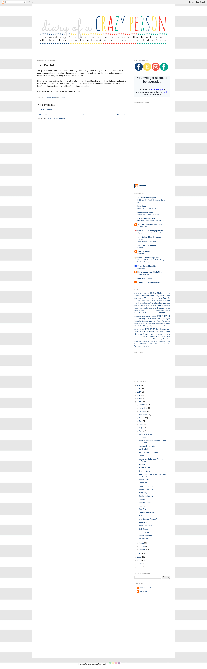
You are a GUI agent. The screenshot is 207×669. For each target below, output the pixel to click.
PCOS (136, 326)
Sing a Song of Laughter (146, 266)
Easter (141, 456)
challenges (160, 300)
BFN (145, 298)
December (143, 405)
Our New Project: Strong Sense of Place (151, 220)
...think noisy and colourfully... (149, 282)
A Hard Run (143, 464)
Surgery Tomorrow (146, 503)
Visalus (143, 344)
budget (148, 300)
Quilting (167, 332)
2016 (139, 385)
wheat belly (165, 344)
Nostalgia (140, 253)
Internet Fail (143, 539)
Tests (163, 336)
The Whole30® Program (146, 198)
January (142, 550)
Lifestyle (166, 318)
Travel (149, 339)
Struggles (138, 337)
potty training (139, 329)
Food (148, 310)
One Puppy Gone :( (146, 437)
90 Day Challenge (157, 293)
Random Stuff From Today (149, 452)
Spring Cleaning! (145, 536)
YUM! (141, 516)
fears (140, 308)
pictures (160, 326)
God (147, 313)
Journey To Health (147, 318)
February (142, 546)
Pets (141, 326)
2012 (139, 399)
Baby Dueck (160, 296)
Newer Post (42, 114)
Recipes (140, 247)
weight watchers (153, 344)
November (143, 408)
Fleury (143, 310)
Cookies (147, 303)
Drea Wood (141, 206)
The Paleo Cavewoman (146, 245)
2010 (139, 554)
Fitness (160, 308)
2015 (139, 389)
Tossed (136, 339)
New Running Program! (148, 519)
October (142, 411)
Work (143, 346)
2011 (139, 402)
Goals (141, 313)
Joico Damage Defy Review (146, 241)
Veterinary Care (164, 341)
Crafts (152, 303)
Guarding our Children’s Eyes (147, 208)
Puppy (151, 332)
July (141, 421)
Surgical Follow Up (146, 496)
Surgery (152, 336)
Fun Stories (155, 310)
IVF (135, 319)
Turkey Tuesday (163, 339)
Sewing (167, 334)
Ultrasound (138, 341)
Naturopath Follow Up (147, 446)
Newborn (137, 323)
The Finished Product (147, 513)
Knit (158, 319)
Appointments (148, 295)
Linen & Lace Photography (148, 258)
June (141, 425)
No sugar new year (147, 323)
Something (141, 268)
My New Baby (144, 449)
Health (162, 313)
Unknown (143, 591)
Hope (149, 316)
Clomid (167, 300)
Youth (147, 346)
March (141, 543)
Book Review (141, 300)
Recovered (143, 483)
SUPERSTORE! (145, 468)
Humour (154, 316)
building (153, 300)
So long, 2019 (142, 227)
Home (82, 114)
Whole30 (137, 346)
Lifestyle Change (141, 321)
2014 (139, 392)
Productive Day (144, 480)
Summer (146, 336)
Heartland (137, 316)
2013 (139, 395)
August (142, 418)
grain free (154, 313)
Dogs (143, 305)
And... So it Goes (144, 251)
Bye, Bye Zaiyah (145, 471)
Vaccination (154, 341)
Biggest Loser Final (146, 489)
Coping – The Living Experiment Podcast (151, 233)
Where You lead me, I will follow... (150, 225)
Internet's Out (144, 532)
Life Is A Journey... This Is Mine (149, 272)
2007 (139, 564)
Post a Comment (47, 109)
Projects (145, 332)
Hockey (144, 316)
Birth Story (151, 298)
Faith (159, 305)
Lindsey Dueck (145, 588)
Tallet (158, 336)
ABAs (168, 293)
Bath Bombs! (143, 529)
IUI (169, 316)
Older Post (121, 114)
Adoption (137, 296)
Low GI (152, 321)
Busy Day (142, 509)
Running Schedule (157, 334)
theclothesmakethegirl (146, 218)
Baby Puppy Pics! (145, 526)
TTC (153, 339)
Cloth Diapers (139, 303)
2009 (139, 557)
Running (146, 334)
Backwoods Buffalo (145, 212)
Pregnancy (151, 328)
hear (168, 313)
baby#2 (140, 298)
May (141, 428)
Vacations (146, 341)
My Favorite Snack (146, 434)
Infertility (162, 315)
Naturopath (166, 321)
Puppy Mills (159, 331)
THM (168, 336)
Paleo (168, 323)
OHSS (155, 323)
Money (159, 321)
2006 (139, 567)
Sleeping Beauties (146, 486)
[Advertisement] (152, 161)
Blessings (159, 298)
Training (143, 339)
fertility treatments (149, 308)
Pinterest (167, 326)
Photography (147, 326)
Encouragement (151, 305)
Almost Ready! (144, 522)
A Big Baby (143, 493)
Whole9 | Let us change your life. (150, 231)
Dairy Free (159, 303)
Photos (155, 326)
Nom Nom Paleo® (144, 278)
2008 (139, 560)
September (143, 415)
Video (136, 344)
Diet (164, 303)
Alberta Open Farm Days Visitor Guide (150, 214)
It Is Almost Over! (143, 274)
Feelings (142, 506)
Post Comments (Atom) (56, 118)
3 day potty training (141, 293)
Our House (161, 323)
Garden (161, 310)
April (141, 431)
